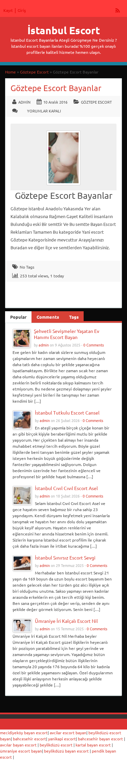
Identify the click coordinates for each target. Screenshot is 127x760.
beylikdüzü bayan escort (66, 751)
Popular (18, 317)
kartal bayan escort (93, 744)
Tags (74, 317)
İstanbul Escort (63, 30)
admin (24, 102)
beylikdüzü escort (56, 744)
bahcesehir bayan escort (100, 738)
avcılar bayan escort (18, 744)
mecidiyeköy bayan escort (24, 732)
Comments (48, 317)
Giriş (22, 10)
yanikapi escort (62, 738)
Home (10, 72)
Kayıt (8, 10)
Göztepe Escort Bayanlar (55, 88)
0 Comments (93, 344)
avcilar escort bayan (68, 732)
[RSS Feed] (117, 10)
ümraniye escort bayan (21, 751)
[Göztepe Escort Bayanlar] (63, 187)
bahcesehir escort (29, 738)
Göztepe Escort (34, 72)
